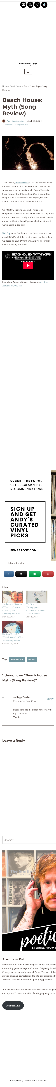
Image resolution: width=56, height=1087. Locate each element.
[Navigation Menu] (28, 71)
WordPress (26, 1075)
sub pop (32, 659)
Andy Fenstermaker (15, 120)
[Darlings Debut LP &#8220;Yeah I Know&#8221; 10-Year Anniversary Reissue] (12, 627)
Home (5, 86)
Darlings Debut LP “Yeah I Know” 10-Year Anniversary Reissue (12, 637)
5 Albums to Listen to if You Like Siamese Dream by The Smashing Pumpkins (12, 609)
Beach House (15, 86)
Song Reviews (21, 124)
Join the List (13, 1005)
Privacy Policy (16, 1080)
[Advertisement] (28, 30)
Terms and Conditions (36, 1080)
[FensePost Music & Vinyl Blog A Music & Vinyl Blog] (28, 64)
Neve (4, 1075)
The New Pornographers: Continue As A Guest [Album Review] (35, 609)
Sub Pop (6, 233)
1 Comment (7, 124)
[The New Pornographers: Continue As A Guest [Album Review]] (36, 597)
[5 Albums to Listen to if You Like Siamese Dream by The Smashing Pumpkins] (12, 597)
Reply (50, 699)
